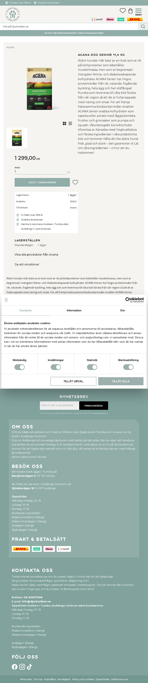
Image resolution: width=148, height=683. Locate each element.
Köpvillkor (50, 679)
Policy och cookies (83, 679)
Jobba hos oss (119, 679)
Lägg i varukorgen (42, 182)
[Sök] (143, 26)
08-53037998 (33, 597)
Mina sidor (26, 679)
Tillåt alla (121, 381)
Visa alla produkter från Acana (36, 254)
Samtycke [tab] (25, 310)
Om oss (38, 679)
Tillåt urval (73, 381)
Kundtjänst (64, 679)
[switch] (56, 367)
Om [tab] (122, 310)
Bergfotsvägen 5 (24, 475)
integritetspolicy (99, 413)
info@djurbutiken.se (36, 601)
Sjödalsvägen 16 (23, 488)
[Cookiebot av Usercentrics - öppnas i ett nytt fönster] (128, 300)
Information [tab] (74, 310)
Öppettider (103, 679)
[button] (139, 11)
